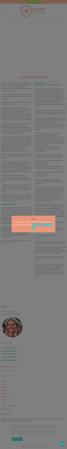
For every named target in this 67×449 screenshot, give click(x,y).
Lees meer (36, 224)
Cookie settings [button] (47, 224)
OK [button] (33, 228)
